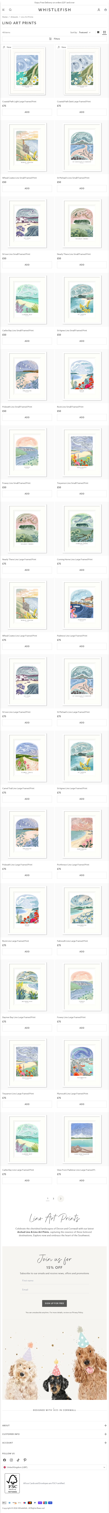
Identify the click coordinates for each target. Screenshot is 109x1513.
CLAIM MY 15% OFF (71, 769)
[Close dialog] (6, 724)
